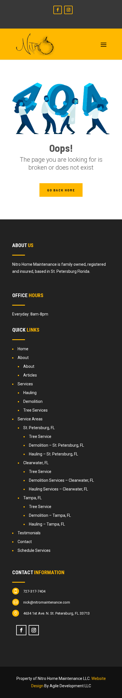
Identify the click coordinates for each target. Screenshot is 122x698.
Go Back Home (61, 190)
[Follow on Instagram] (68, 10)
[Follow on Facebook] (57, 10)
